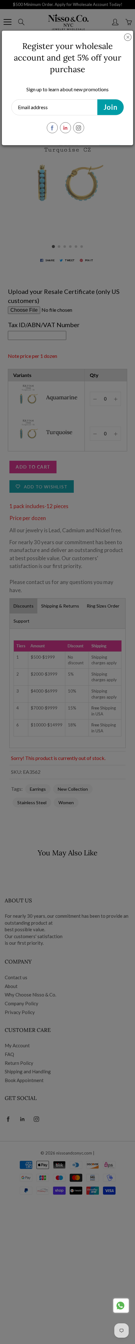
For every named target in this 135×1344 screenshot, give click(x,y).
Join (110, 107)
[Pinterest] (65, 127)
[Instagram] (78, 127)
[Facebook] (52, 127)
